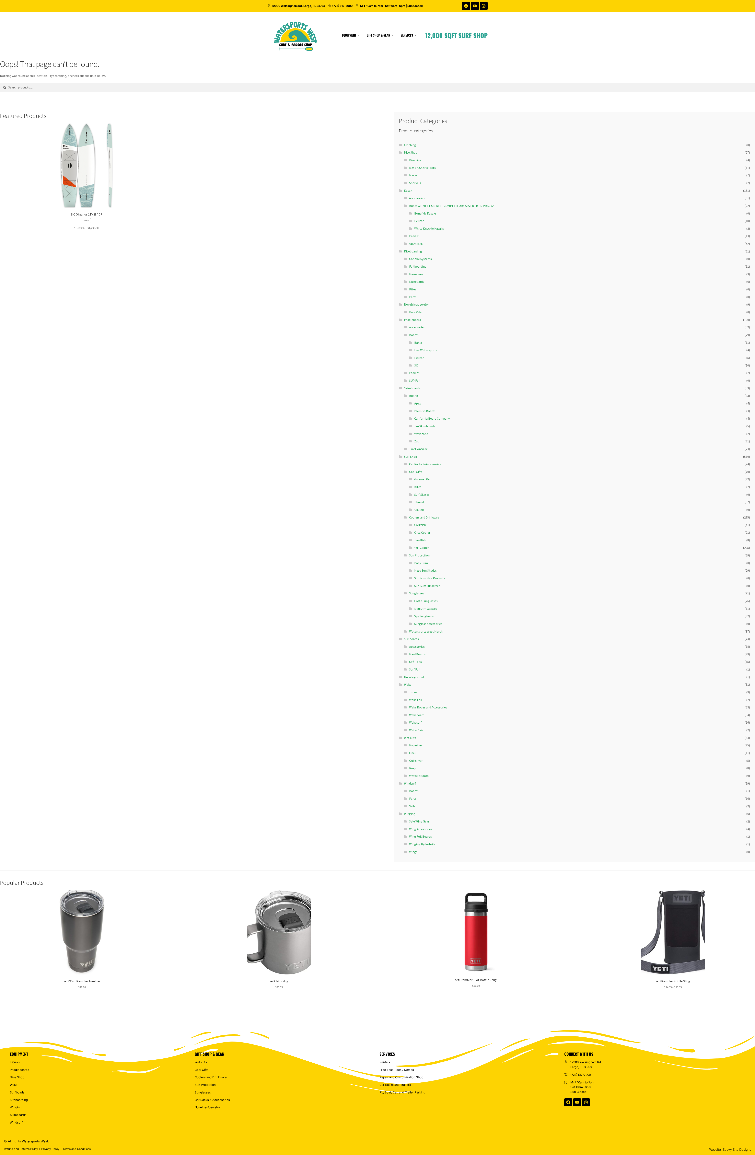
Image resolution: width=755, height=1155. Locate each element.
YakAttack (416, 244)
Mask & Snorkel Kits (422, 168)
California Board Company (432, 418)
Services (407, 35)
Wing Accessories (420, 829)
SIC (416, 365)
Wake (407, 684)
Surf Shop (410, 457)
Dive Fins (415, 160)
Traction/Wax (418, 449)
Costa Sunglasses (426, 601)
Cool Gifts (415, 472)
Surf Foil (414, 669)
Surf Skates (421, 494)
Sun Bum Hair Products (429, 578)
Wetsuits (410, 738)
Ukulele (419, 510)
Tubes (413, 692)
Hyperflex (415, 745)
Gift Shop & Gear (378, 35)
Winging (409, 814)
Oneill (413, 753)
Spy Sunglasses (424, 616)
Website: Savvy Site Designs (730, 1149)
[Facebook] (466, 6)
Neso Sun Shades (425, 570)
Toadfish (420, 540)
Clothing (410, 145)
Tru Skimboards (424, 426)
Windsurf (410, 783)
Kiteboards (416, 282)
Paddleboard (412, 320)
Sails (412, 806)
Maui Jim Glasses (425, 609)
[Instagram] (484, 6)
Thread (419, 502)
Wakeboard (416, 715)
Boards (414, 335)
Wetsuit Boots (419, 776)
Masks (413, 175)
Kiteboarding (413, 251)
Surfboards (411, 639)
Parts (412, 297)
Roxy (412, 768)
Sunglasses (416, 593)
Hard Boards (417, 654)
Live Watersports (425, 350)
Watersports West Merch (426, 631)
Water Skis (416, 730)
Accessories (417, 198)
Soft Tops (415, 662)
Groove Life (422, 479)
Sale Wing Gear (419, 821)
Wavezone (421, 434)
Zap (416, 441)
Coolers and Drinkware (424, 517)
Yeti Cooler (421, 548)
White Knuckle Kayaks (429, 228)
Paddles (414, 236)
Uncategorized (414, 677)
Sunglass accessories (428, 624)
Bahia (418, 342)
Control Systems (420, 259)
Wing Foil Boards (420, 836)
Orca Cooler (422, 532)
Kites (412, 289)
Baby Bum (421, 563)
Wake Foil (415, 700)
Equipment (349, 35)
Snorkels (415, 183)
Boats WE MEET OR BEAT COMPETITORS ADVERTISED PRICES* (451, 206)
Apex (417, 403)
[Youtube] (475, 6)
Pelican (419, 221)
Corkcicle (420, 525)
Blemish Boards (425, 411)
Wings (413, 852)
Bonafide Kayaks (425, 213)
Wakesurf (415, 722)
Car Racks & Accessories (425, 464)
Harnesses (416, 274)
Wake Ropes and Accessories (428, 707)
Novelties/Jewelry (416, 304)
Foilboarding (417, 266)
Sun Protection (419, 555)
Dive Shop (410, 152)
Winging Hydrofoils (422, 844)
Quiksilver (416, 761)
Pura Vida (415, 312)
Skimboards (412, 388)
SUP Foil (414, 380)
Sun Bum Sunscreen (427, 586)
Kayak (408, 190)
